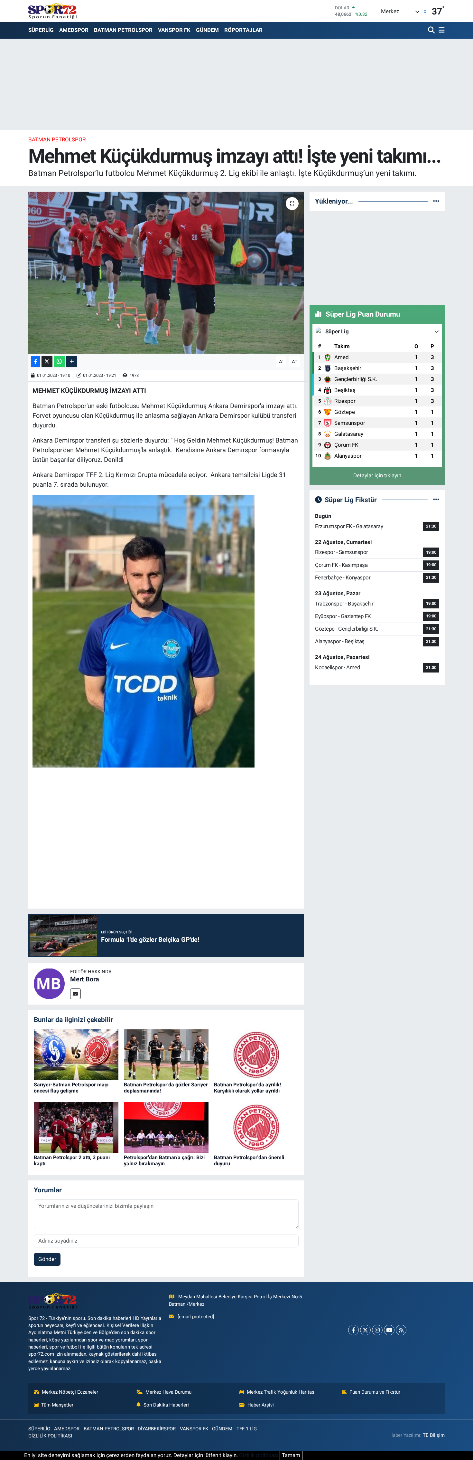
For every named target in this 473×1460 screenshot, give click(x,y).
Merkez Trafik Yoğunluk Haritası (281, 1392)
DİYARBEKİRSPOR (157, 1429)
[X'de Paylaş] (47, 361)
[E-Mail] (75, 993)
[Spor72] (52, 11)
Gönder (47, 1259)
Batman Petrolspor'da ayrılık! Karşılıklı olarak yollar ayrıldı (247, 1088)
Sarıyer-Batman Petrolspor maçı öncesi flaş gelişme (71, 1088)
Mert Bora (84, 979)
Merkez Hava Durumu (168, 1392)
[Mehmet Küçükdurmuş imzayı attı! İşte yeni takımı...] (166, 272)
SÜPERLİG (41, 30)
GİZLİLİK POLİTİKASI (50, 1436)
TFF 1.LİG (246, 1429)
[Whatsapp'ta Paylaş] (59, 361)
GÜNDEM (207, 30)
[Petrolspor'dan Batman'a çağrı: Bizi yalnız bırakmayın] (166, 1127)
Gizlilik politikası (258, 1455)
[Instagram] (377, 1330)
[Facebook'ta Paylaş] (35, 361)
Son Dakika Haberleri (166, 1405)
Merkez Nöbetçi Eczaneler (70, 1392)
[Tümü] (436, 201)
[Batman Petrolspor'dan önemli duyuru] (256, 1127)
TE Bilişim (434, 1435)
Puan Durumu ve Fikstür (374, 1392)
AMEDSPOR (73, 30)
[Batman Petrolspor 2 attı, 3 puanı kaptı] (76, 1127)
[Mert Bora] (49, 983)
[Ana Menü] (440, 30)
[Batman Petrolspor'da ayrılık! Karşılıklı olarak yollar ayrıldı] (256, 1054)
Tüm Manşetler (57, 1405)
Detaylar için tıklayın (377, 475)
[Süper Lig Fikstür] (436, 499)
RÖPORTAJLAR (243, 30)
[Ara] (432, 30)
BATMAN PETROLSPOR (123, 30)
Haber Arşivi (260, 1405)
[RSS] (401, 1330)
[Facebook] (353, 1330)
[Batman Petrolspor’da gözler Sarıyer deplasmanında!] (166, 1054)
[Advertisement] (377, 256)
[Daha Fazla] (71, 361)
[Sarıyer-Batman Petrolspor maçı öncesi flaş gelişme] (76, 1054)
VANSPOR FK (174, 30)
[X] (365, 1330)
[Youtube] (389, 1330)
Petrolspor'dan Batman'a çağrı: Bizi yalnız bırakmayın (164, 1160)
